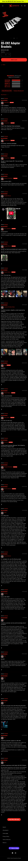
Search (4, 827)
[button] (2, 5)
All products (5, 830)
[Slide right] (16, 38)
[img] (14, 75)
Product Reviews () (19, 90)
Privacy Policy (6, 836)
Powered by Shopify (17, 858)
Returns (4, 842)
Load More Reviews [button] (14, 819)
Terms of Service (7, 839)
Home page (5, 833)
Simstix (6, 98)
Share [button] (4, 64)
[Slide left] (11, 38)
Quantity (3, 51)
